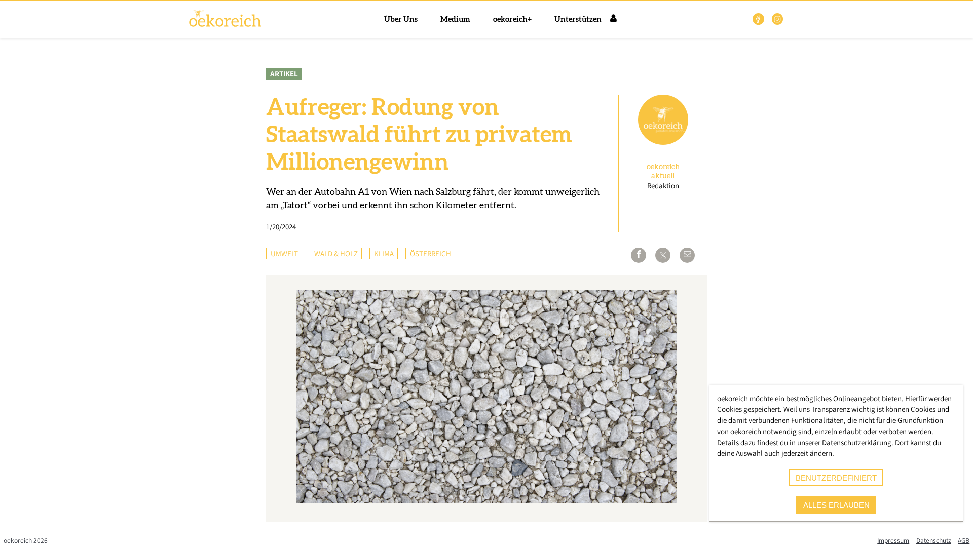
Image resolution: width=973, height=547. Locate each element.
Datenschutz (933, 540)
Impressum (893, 540)
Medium (455, 19)
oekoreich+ (512, 19)
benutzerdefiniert (836, 478)
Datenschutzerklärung (856, 442)
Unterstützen (578, 19)
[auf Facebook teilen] (638, 255)
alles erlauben (836, 505)
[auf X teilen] (662, 255)
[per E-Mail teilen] (687, 255)
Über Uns (401, 19)
